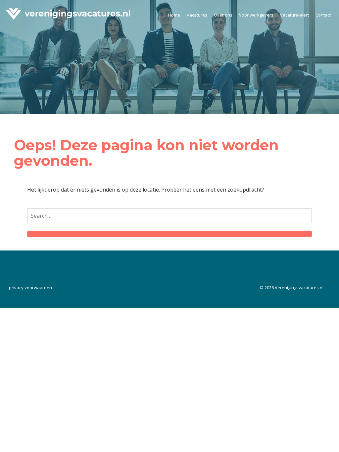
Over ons (223, 15)
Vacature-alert (294, 15)
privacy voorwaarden (30, 288)
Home (174, 15)
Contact (323, 15)
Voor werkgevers (256, 15)
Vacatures (197, 15)
